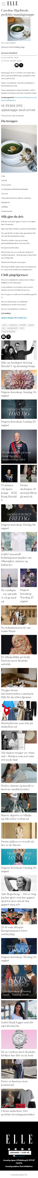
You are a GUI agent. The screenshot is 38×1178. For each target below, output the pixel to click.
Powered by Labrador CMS (19, 1175)
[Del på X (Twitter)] (21, 65)
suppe (22, 328)
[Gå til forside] (12, 3)
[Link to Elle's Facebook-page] (15, 1149)
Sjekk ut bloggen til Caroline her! (14, 318)
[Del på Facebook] (17, 65)
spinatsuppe (13, 325)
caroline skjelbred (8, 332)
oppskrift (23, 325)
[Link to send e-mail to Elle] (29, 1149)
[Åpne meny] (3, 3)
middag (31, 325)
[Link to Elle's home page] (19, 1139)
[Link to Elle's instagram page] (9, 1149)
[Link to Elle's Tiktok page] (22, 1149)
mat (3, 328)
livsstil (4, 325)
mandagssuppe (12, 328)
